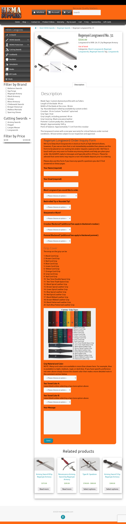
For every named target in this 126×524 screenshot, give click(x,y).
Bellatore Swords (15, 88)
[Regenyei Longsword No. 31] (55, 46)
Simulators (13, 64)
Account (55, 12)
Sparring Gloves (14, 112)
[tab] (79, 84)
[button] (27, 22)
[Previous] (35, 66)
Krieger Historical (15, 107)
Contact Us (35, 22)
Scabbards (13, 55)
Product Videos (48, 22)
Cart (69, 12)
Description (79, 85)
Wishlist (40, 12)
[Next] (75, 66)
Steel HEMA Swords (47, 28)
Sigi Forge (12, 91)
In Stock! (12, 35)
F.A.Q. (86, 22)
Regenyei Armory (15, 94)
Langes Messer (14, 127)
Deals (10, 79)
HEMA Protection (16, 45)
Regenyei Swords (63, 28)
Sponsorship (96, 22)
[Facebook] (63, 517)
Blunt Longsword (95, 49)
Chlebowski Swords (16, 104)
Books (11, 69)
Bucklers (12, 59)
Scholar (11, 99)
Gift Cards (107, 22)
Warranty (60, 22)
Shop (24, 22)
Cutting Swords (15, 50)
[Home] (35, 28)
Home (17, 22)
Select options (89, 489)
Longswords (113, 52)
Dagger (11, 125)
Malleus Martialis (15, 110)
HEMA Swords (14, 40)
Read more (44, 489)
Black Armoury (14, 96)
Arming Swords (14, 122)
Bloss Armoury (14, 102)
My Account (71, 22)
